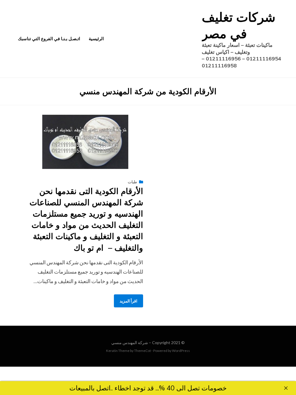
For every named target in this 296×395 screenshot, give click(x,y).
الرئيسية (96, 38)
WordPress (181, 350)
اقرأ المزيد (128, 300)
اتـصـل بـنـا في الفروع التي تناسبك (49, 38)
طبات (132, 181)
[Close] (286, 388)
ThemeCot (142, 350)
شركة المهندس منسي (129, 342)
